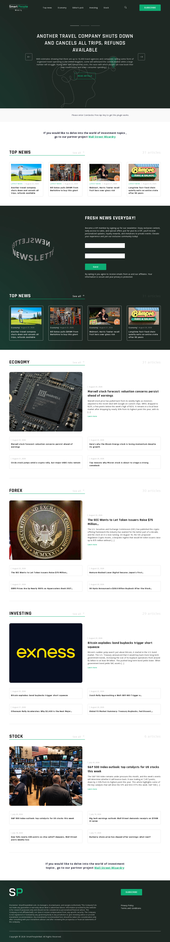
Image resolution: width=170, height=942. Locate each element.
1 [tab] (74, 25)
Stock (106, 7)
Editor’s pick (78, 7)
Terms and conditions (131, 908)
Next (141, 56)
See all (77, 152)
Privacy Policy (127, 905)
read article (85, 75)
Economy (62, 7)
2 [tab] (85, 25)
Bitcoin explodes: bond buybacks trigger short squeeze (120, 645)
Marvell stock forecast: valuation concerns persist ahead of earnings (123, 394)
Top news (47, 7)
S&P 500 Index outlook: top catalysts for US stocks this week (123, 769)
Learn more (92, 416)
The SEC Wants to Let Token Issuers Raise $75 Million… (120, 522)
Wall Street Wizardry (102, 137)
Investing (93, 7)
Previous (28, 56)
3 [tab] (95, 25)
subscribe (150, 7)
